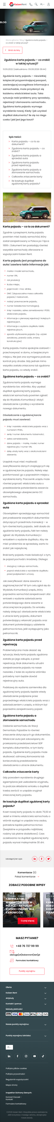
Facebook (41, 859)
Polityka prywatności (15, 1074)
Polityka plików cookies (16, 1068)
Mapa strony (11, 1085)
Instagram (26, 1056)
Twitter (48, 859)
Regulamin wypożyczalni (17, 1079)
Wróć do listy (14, 50)
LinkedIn (34, 859)
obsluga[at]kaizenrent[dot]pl (25, 954)
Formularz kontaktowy (27, 960)
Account (48, 4)
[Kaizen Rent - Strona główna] (17, 4)
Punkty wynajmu (27, 971)
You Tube (34, 1057)
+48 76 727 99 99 (31, 4)
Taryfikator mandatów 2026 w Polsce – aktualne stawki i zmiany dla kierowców (20, 905)
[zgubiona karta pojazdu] (27, 207)
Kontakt (9, 1099)
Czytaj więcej (27, 920)
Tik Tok (43, 1057)
